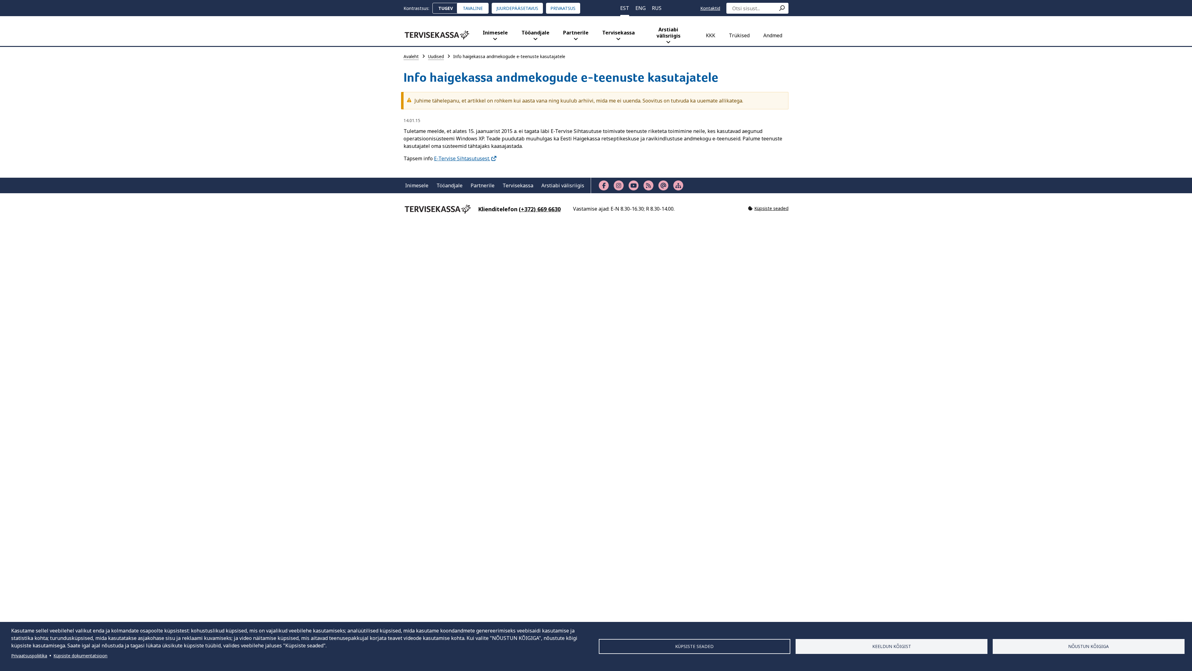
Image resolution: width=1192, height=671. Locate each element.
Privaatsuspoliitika (29, 656)
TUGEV (445, 8)
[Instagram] (618, 185)
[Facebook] (603, 185)
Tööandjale (535, 32)
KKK (710, 35)
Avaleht (411, 56)
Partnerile (576, 32)
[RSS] (648, 185)
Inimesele (495, 32)
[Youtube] (633, 185)
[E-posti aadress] (663, 185)
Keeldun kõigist (891, 646)
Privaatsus (563, 8)
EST (624, 8)
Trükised (739, 35)
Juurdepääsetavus (517, 8)
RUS (656, 8)
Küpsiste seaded (694, 646)
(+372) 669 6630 (540, 209)
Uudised (436, 56)
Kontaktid (710, 8)
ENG (640, 8)
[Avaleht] (437, 35)
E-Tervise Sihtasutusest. (462, 158)
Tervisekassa (618, 32)
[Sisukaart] (678, 185)
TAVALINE (473, 8)
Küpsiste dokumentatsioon (80, 656)
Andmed (772, 35)
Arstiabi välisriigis (668, 32)
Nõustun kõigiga (1088, 646)
